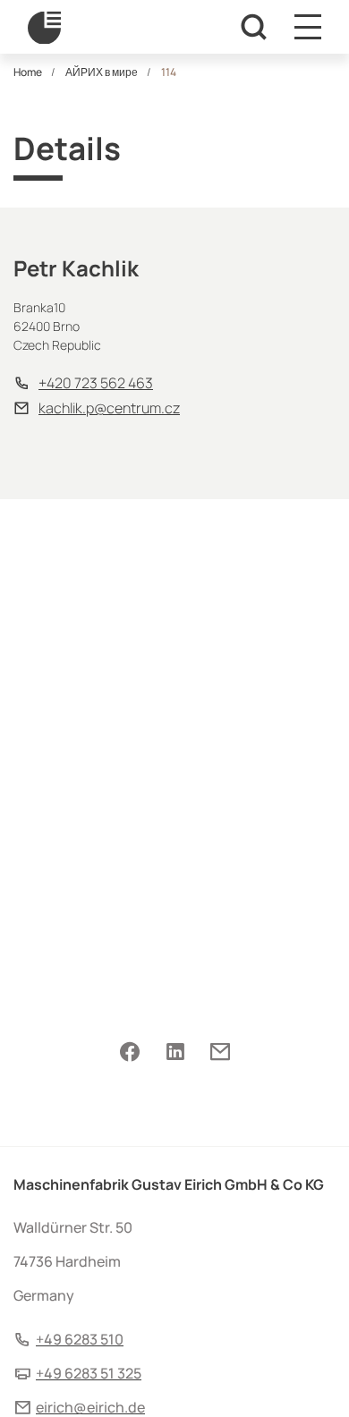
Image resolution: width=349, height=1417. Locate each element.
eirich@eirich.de (90, 1407)
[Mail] (220, 1052)
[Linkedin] (175, 1052)
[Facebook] (129, 1052)
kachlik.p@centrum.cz (109, 408)
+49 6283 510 (79, 1339)
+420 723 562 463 (95, 383)
